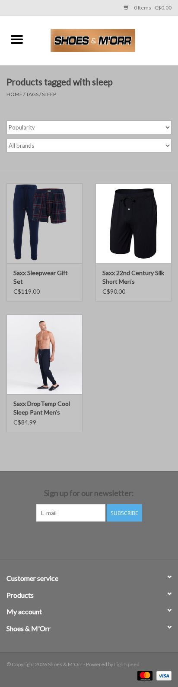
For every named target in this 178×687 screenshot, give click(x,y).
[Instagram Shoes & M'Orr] (97, 539)
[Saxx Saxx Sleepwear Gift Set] (44, 223)
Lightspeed (127, 664)
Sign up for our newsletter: (89, 493)
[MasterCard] (143, 675)
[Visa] (162, 675)
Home (14, 94)
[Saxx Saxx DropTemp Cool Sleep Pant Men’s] (44, 354)
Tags (32, 94)
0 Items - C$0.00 (152, 7)
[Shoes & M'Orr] (105, 39)
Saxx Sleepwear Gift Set (40, 277)
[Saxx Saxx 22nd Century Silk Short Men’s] (133, 223)
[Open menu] (17, 39)
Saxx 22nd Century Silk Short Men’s (133, 277)
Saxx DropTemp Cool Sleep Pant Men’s (41, 408)
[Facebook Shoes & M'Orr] (82, 539)
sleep (49, 94)
